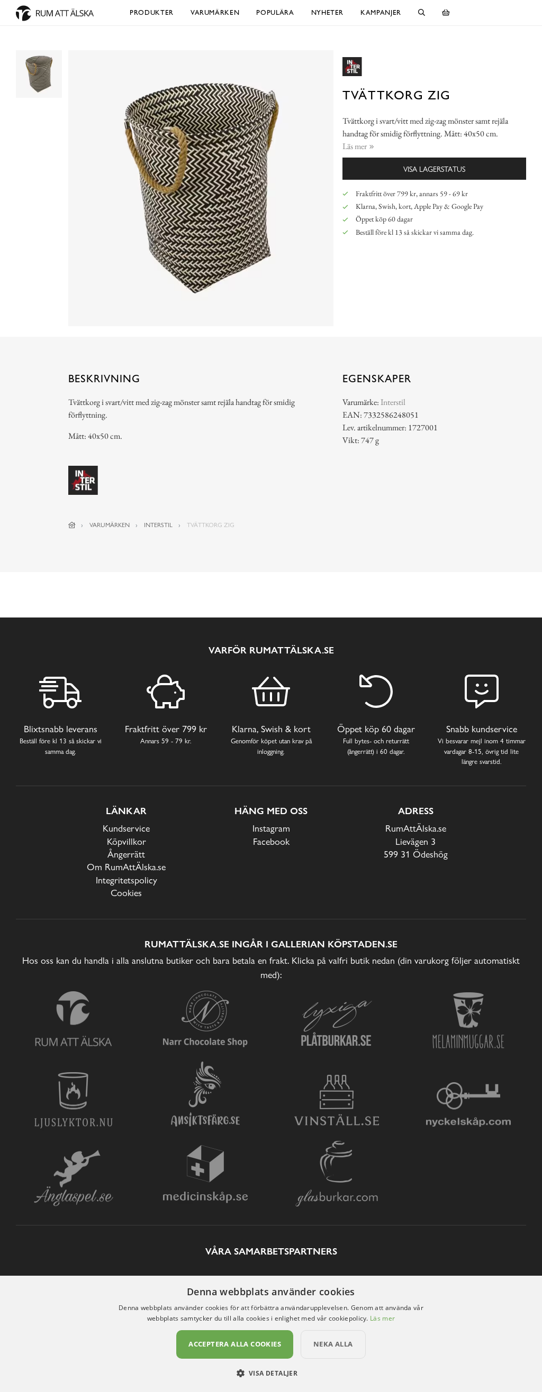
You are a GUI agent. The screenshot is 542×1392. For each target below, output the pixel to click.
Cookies (126, 892)
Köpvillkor (126, 841)
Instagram (271, 828)
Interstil (393, 402)
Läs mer (382, 1318)
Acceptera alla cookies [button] (234, 1344)
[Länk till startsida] (72, 525)
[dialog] (271, 1334)
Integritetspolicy (126, 880)
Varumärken (215, 12)
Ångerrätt (126, 854)
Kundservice (126, 828)
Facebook (271, 841)
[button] (271, 1373)
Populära (275, 12)
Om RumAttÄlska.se (126, 866)
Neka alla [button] (333, 1344)
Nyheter (327, 12)
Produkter (152, 12)
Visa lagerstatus (434, 168)
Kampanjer (380, 12)
